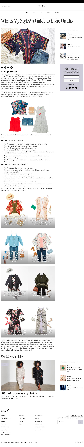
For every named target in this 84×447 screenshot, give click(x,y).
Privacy (36, 442)
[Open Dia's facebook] (70, 88)
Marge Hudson (10, 71)
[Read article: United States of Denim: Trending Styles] (63, 387)
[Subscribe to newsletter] (80, 422)
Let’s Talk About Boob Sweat (73, 46)
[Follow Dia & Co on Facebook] (77, 442)
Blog (9, 6)
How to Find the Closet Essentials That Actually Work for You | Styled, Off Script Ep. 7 (75, 57)
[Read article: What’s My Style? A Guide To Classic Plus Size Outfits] (63, 378)
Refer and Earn (38, 424)
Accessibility (23, 442)
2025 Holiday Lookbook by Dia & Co (19, 393)
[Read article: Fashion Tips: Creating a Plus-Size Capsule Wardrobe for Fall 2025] (63, 368)
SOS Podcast (70, 54)
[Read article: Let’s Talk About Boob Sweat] (63, 46)
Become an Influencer (40, 427)
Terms (30, 442)
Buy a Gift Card (38, 421)
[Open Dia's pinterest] (76, 88)
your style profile (20, 88)
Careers (21, 421)
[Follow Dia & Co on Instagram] (75, 442)
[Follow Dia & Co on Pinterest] (78, 442)
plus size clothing (21, 342)
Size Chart (3, 424)
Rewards (37, 418)
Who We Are (22, 418)
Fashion (26, 12)
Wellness (48, 12)
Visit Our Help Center (5, 418)
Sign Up (71, 80)
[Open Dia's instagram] (67, 88)
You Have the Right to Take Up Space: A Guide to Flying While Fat (74, 37)
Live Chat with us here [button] (5, 432)
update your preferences (38, 348)
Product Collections (5, 427)
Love (34, 12)
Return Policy (4, 430)
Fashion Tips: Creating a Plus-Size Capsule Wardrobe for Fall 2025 (74, 369)
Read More (14, 398)
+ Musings (57, 12)
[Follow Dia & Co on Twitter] (82, 442)
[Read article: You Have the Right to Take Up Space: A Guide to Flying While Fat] (63, 36)
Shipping (3, 421)
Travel (40, 12)
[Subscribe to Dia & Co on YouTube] (80, 442)
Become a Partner (39, 430)
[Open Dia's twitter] (73, 88)
